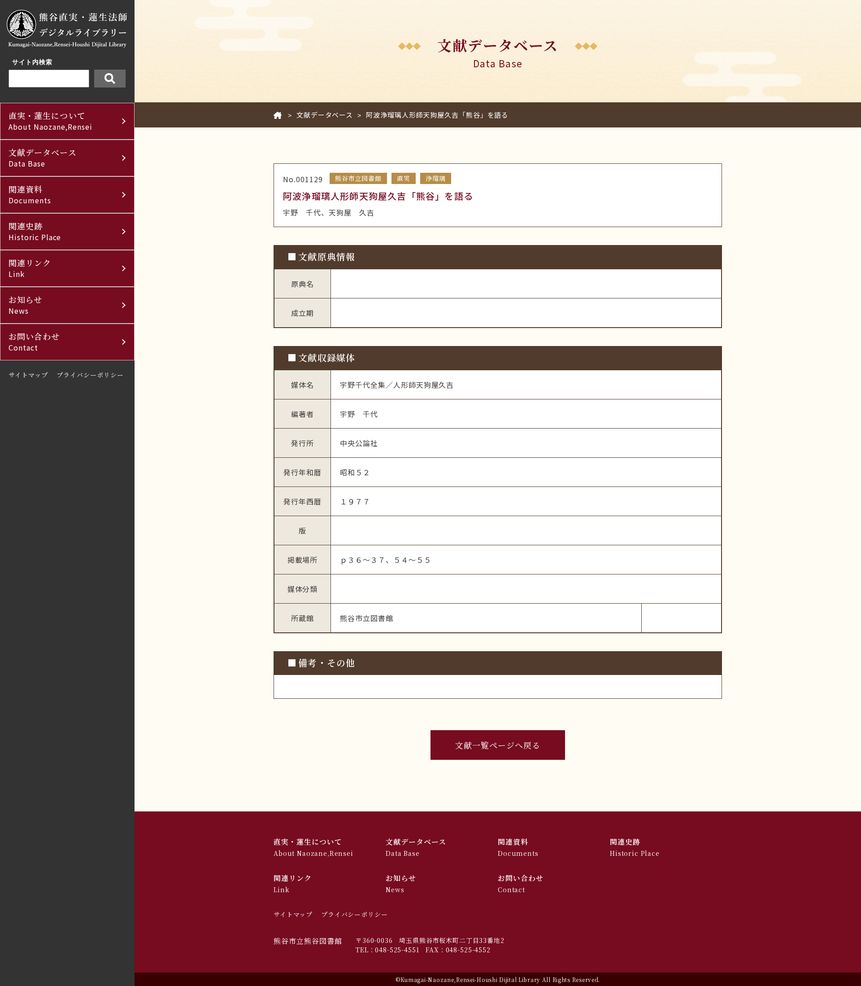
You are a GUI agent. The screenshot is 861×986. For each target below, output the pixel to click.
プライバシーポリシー (90, 374)
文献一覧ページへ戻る (498, 745)
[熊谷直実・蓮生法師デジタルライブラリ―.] (278, 114)
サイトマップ (28, 374)
